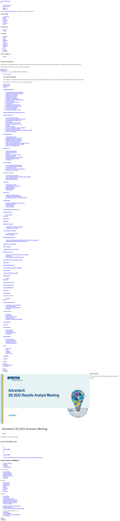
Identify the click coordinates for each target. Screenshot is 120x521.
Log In (9, 5)
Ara (4, 7)
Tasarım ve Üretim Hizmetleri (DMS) (10, 273)
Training (8, 350)
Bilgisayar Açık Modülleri (12, 94)
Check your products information (13, 307)
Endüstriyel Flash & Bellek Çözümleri (14, 99)
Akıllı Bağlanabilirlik (7, 134)
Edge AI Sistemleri (10, 234)
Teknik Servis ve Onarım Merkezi (13, 305)
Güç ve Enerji (9, 121)
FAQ (4, 490)
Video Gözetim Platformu (11, 178)
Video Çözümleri (6, 275)
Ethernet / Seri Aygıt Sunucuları (13, 141)
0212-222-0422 (7, 467)
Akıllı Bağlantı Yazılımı (11, 136)
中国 (4, 37)
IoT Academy (9, 315)
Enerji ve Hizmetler (7, 246)
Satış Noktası (9, 255)
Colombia (5, 23)
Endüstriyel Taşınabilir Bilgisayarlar (14, 196)
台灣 (4, 47)
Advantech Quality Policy (8, 287)
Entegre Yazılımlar (10, 101)
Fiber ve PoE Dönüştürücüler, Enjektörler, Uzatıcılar (17, 143)
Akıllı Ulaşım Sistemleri (11, 151)
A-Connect (5, 366)
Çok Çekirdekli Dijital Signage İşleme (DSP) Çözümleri (18, 176)
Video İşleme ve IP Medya (12, 179)
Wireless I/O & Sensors (11, 131)
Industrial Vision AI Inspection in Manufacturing (16, 241)
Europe (5, 29)
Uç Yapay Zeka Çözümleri (12, 233)
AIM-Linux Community (11, 316)
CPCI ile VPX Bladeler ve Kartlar (13, 154)
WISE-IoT (8, 298)
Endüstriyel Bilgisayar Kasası (12, 158)
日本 (4, 41)
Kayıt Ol (5, 5)
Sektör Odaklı (6, 485)
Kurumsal (5, 324)
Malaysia (5, 44)
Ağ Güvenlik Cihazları (11, 167)
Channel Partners (6, 293)
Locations (8, 352)
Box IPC (8, 153)
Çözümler (5, 216)
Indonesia (5, 40)
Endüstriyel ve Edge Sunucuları (9, 244)
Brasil (4, 18)
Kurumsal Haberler (7, 473)
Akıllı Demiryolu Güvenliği (12, 228)
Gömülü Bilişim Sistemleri (8, 89)
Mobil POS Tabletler (10, 204)
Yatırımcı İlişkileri (7, 336)
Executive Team (9, 331)
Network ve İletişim (7, 162)
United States (6, 16)
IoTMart (5, 363)
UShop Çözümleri (10, 206)
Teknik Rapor (6, 484)
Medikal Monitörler (10, 188)
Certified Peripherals (7, 212)
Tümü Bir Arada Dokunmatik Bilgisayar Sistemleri (17, 254)
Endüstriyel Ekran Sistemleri (12, 98)
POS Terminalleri (10, 205)
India (4, 39)
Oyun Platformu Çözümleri (12, 107)
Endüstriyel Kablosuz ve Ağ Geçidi (14, 138)
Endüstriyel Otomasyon (8, 115)
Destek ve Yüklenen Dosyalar (9, 302)
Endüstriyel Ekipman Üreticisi (9, 237)
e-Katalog (5, 489)
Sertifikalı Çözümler (10, 126)
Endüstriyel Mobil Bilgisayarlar (13, 195)
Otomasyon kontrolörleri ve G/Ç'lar (14, 124)
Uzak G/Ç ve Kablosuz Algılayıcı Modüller (15, 127)
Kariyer (5, 345)
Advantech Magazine (10, 332)
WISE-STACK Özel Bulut (12, 170)
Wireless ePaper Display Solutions (13, 109)
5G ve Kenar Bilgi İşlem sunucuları (14, 165)
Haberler (5, 487)
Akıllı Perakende (6, 200)
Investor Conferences (10, 341)
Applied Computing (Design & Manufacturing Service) (14, 112)
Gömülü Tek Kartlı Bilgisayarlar (13, 104)
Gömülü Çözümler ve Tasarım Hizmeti (11, 249)
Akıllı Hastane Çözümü (11, 184)
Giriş (4, 368)
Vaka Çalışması (6, 482)
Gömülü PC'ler (9, 103)
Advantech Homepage (5, 1)
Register (2, 69)
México (5, 19)
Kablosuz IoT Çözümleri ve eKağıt (14, 106)
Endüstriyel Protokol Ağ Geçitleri (13, 139)
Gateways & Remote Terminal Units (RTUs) (16, 119)
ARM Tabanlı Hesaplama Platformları (14, 93)
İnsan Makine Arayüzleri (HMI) (13, 122)
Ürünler (5, 86)
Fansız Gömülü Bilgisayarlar (12, 102)
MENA (5, 56)
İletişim (5, 361)
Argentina (5, 20)
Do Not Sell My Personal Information (11, 514)
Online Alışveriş (8, 463)
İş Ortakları (5, 290)
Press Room (8, 333)
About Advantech (6, 327)
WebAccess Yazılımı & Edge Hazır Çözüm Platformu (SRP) (19, 130)
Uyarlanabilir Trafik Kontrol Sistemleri (14, 226)
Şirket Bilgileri (9, 330)
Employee (5, 358)
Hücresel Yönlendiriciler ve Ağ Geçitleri (15, 144)
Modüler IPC (9, 159)
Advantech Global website (10, 11)
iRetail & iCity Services (8, 251)
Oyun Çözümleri (6, 270)
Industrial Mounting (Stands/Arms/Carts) (11, 209)
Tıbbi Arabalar (9, 189)
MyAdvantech (6, 6)
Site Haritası (6, 512)
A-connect (5, 491)
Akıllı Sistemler (6, 148)
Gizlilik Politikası (108, 376)
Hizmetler (5, 279)
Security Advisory (7, 321)
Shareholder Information (11, 343)
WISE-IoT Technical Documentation (14, 319)
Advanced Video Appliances (12, 175)
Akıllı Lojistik (6, 192)
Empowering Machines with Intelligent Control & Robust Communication (22, 240)
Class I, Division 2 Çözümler (12, 117)
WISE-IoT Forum (10, 318)
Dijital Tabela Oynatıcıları (11, 96)
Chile (4, 21)
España (5, 30)
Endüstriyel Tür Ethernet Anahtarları (14, 140)
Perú (4, 24)
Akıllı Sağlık (5, 182)
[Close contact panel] (1, 444)
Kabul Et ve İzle (93, 373)
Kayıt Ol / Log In (7, 74)
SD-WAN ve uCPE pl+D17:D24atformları (15, 168)
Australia (5, 36)
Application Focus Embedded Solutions (15, 92)
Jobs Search (6, 476)
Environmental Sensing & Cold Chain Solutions (16, 197)
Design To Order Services (8, 285)
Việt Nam (5, 51)
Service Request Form (11, 306)
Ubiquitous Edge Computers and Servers (15, 257)
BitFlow (8, 278)
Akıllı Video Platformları (11, 152)
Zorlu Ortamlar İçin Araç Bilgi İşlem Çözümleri (12, 259)
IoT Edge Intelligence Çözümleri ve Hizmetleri (12, 267)
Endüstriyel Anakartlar (11, 97)
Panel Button (3, 70)
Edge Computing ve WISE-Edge (9, 230)
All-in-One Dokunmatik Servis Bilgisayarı (15, 203)
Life (7, 349)
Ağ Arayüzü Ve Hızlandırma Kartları (14, 166)
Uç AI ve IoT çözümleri (11, 108)
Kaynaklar (8, 314)
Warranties (8, 308)
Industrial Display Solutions (8, 265)
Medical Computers (10, 187)
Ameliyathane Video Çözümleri (13, 186)
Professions (8, 348)
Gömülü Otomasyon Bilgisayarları (13, 120)
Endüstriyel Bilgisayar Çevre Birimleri (14, 157)
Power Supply (9, 214)
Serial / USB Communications (12, 145)
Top (2, 518)
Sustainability (6, 356)
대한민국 (5, 43)
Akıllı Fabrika (6, 218)
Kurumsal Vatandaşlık (8, 475)
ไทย (4, 48)
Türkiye (6, 8)
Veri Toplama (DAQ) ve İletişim (13, 129)
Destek (4, 299)
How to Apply (9, 353)
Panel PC (8, 125)
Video (4, 486)
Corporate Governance (11, 340)
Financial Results (10, 339)
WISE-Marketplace (7, 365)
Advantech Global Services (8, 282)
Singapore (5, 45)
